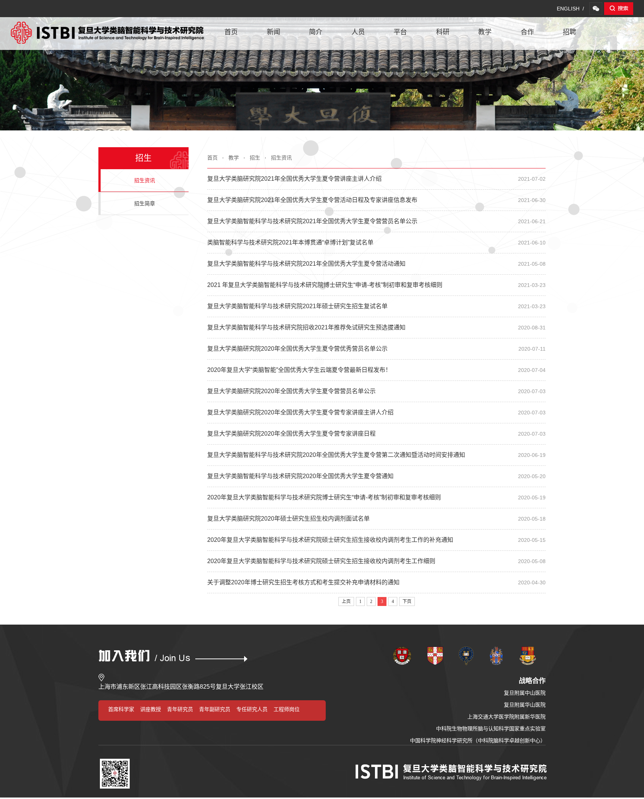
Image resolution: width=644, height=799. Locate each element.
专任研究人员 (252, 709)
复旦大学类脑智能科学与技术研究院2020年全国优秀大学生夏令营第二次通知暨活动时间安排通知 (376, 455)
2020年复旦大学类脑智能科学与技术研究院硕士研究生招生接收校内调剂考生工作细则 (376, 561)
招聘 (569, 32)
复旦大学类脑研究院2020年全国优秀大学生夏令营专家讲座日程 (376, 433)
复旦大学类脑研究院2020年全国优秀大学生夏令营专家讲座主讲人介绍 (376, 412)
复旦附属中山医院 (525, 693)
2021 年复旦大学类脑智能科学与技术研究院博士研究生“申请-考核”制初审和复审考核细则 (376, 285)
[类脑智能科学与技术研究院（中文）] (107, 25)
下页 (406, 601)
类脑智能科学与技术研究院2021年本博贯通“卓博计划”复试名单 (376, 242)
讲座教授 (150, 709)
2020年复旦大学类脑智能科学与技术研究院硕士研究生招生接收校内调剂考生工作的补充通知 (376, 540)
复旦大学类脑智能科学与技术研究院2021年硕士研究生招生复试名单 (376, 306)
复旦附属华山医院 (525, 705)
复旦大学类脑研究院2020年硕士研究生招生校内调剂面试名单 (376, 518)
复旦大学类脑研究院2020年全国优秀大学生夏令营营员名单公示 (376, 391)
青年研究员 (180, 709)
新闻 (273, 32)
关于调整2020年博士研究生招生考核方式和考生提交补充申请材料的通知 (376, 582)
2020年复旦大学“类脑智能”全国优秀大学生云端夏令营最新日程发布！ (376, 370)
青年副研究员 (214, 709)
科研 (442, 32)
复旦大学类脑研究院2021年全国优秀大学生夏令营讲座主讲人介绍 (376, 179)
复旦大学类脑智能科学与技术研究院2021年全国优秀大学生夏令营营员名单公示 (376, 221)
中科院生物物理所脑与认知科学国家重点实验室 (491, 729)
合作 (527, 32)
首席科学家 (121, 709)
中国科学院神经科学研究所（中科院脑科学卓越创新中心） (478, 740)
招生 (255, 158)
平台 (400, 32)
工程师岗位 (287, 709)
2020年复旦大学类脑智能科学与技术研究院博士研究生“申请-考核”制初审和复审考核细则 (376, 497)
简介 (315, 32)
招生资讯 (281, 158)
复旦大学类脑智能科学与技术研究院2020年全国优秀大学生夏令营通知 (376, 476)
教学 (485, 32)
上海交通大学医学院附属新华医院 (506, 717)
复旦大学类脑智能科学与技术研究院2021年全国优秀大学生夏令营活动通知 (376, 263)
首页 (231, 32)
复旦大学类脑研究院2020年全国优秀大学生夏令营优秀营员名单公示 (376, 348)
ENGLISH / (570, 9)
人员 (358, 32)
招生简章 (144, 203)
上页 (346, 601)
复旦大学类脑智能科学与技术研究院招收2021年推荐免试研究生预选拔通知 (376, 327)
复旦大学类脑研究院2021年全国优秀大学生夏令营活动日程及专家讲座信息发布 (376, 200)
